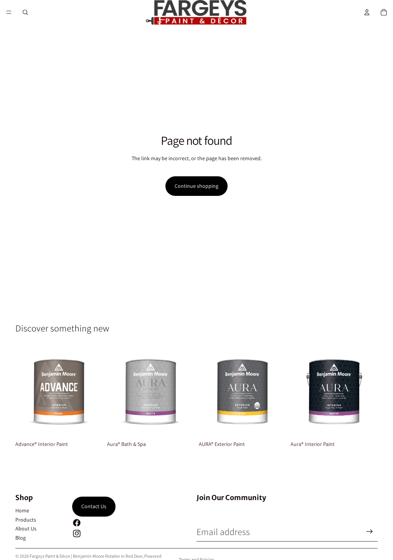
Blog (20, 537)
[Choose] (90, 426)
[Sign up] (370, 532)
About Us (25, 528)
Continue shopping (196, 185)
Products (25, 519)
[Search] (25, 12)
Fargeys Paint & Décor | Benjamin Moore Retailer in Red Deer (86, 556)
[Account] (366, 12)
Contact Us (93, 506)
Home (22, 510)
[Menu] (9, 12)
